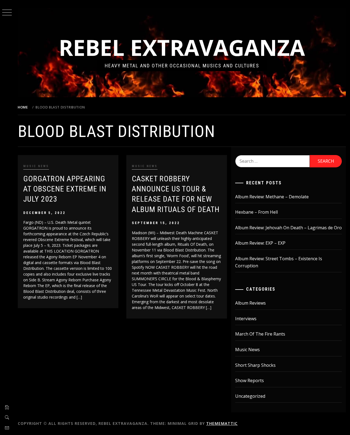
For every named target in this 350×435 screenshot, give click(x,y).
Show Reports (249, 380)
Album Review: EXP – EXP (260, 243)
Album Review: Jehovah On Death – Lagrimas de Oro (288, 228)
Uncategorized (250, 396)
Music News (36, 166)
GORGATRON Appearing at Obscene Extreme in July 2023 (64, 189)
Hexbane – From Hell (256, 212)
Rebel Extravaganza (182, 47)
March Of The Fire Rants (260, 334)
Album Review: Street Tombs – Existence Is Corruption (278, 262)
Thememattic (222, 423)
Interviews (245, 319)
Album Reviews (250, 303)
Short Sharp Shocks (255, 365)
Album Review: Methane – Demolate (272, 197)
